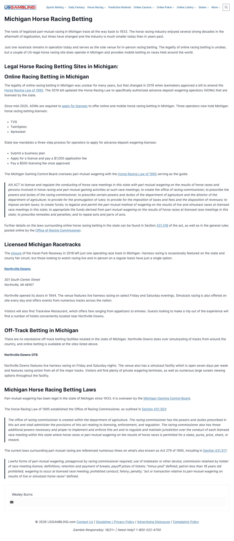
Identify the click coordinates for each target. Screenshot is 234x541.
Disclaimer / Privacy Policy (115, 522)
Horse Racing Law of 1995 (23, 90)
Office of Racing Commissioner (57, 230)
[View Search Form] (226, 7)
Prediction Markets (119, 7)
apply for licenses (75, 106)
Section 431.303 (154, 409)
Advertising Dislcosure (153, 522)
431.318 (162, 225)
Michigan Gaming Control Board (167, 398)
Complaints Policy (186, 522)
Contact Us (85, 522)
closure (16, 253)
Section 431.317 (214, 450)
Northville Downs (17, 269)
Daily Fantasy (77, 7)
